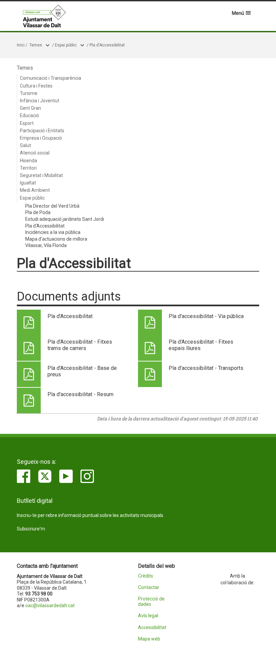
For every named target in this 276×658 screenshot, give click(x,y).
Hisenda (28, 160)
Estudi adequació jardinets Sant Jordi (64, 219)
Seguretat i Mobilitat (41, 175)
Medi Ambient (35, 190)
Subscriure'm (31, 528)
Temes (35, 45)
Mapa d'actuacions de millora (56, 239)
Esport (27, 123)
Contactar (148, 587)
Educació (29, 115)
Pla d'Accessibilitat (107, 45)
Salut (25, 145)
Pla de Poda (37, 212)
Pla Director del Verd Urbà (52, 206)
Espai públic (66, 45)
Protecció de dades (151, 601)
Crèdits (145, 576)
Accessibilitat (152, 627)
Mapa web (149, 639)
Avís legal (148, 615)
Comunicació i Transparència (50, 78)
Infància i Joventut (39, 100)
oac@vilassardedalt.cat (50, 605)
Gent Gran (30, 108)
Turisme (28, 93)
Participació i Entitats (42, 130)
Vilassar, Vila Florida (46, 245)
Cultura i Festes (36, 86)
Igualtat (28, 182)
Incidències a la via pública (52, 232)
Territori (28, 168)
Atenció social (34, 152)
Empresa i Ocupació (41, 138)
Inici (21, 45)
